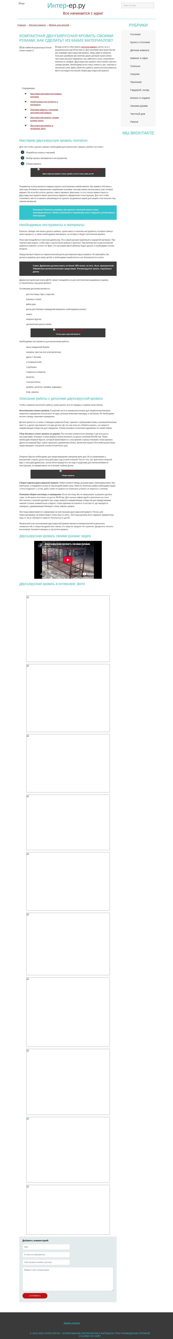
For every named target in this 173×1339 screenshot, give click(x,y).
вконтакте (148, 1320)
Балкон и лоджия (140, 98)
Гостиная (135, 34)
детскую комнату (89, 47)
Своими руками (139, 106)
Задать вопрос (72, 1323)
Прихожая (136, 82)
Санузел (135, 74)
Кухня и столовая (140, 42)
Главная (21, 25)
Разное (134, 121)
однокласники (129, 1320)
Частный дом (137, 114)
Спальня (135, 66)
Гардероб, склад (139, 90)
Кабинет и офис (139, 58)
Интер (66, 5)
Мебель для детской (59, 25)
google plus (139, 1320)
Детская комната (37, 25)
